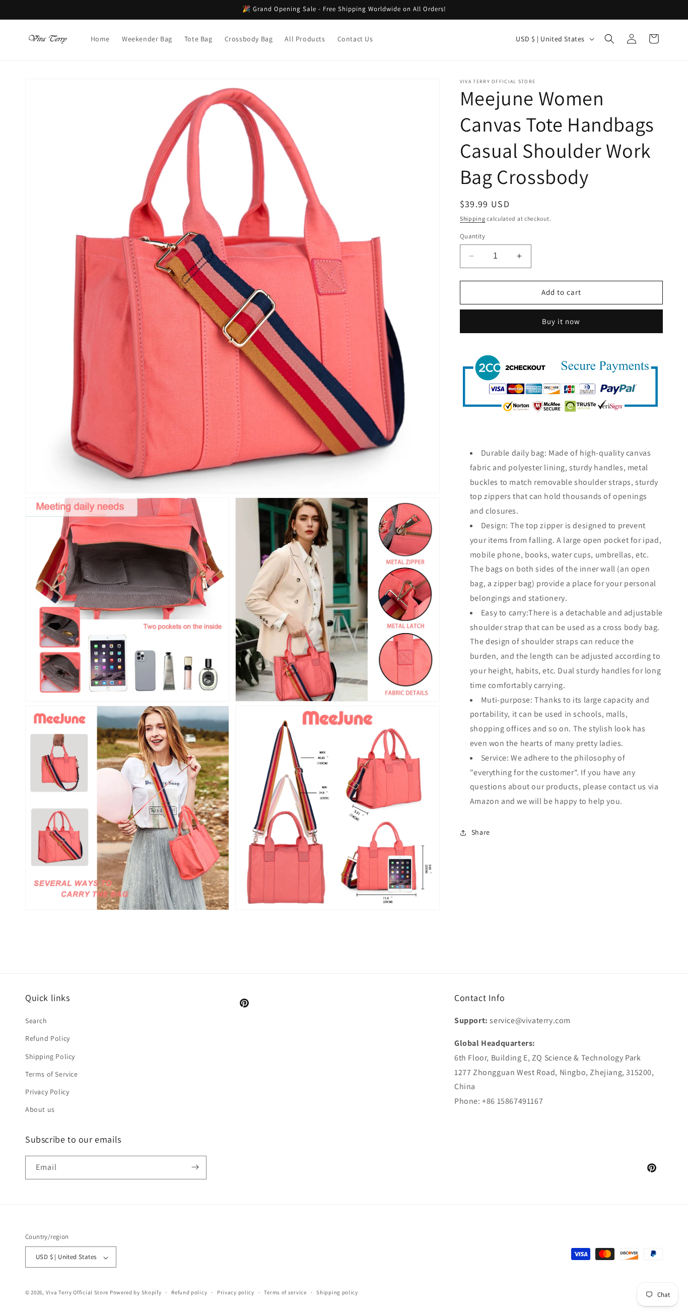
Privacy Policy (47, 1091)
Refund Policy (47, 1038)
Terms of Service (51, 1074)
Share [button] (480, 832)
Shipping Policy (50, 1055)
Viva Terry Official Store (77, 1292)
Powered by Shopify (136, 1292)
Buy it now (561, 321)
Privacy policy (235, 1292)
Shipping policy (337, 1292)
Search (36, 1020)
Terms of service (285, 1292)
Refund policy (189, 1292)
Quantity (472, 236)
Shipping (473, 218)
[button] (609, 39)
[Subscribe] (195, 1167)
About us (40, 1109)
